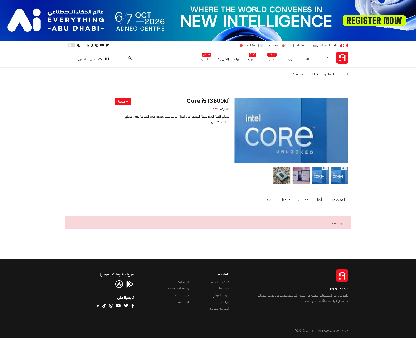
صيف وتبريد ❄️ (269, 45)
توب (251, 58)
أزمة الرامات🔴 (247, 45)
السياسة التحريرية (219, 308)
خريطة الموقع (221, 295)
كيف (268, 199)
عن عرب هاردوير (220, 282)
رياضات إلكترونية (228, 59)
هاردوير (326, 74)
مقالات (308, 59)
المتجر (204, 58)
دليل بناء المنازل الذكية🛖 (295, 45)
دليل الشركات (181, 295)
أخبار (325, 59)
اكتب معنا (183, 302)
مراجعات (289, 59)
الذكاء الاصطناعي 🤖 (324, 45)
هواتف (225, 302)
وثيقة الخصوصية (178, 288)
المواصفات (337, 199)
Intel (215, 109)
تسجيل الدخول (87, 59)
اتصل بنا (224, 288)
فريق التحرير (182, 282)
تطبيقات (268, 58)
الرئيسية (343, 74)
